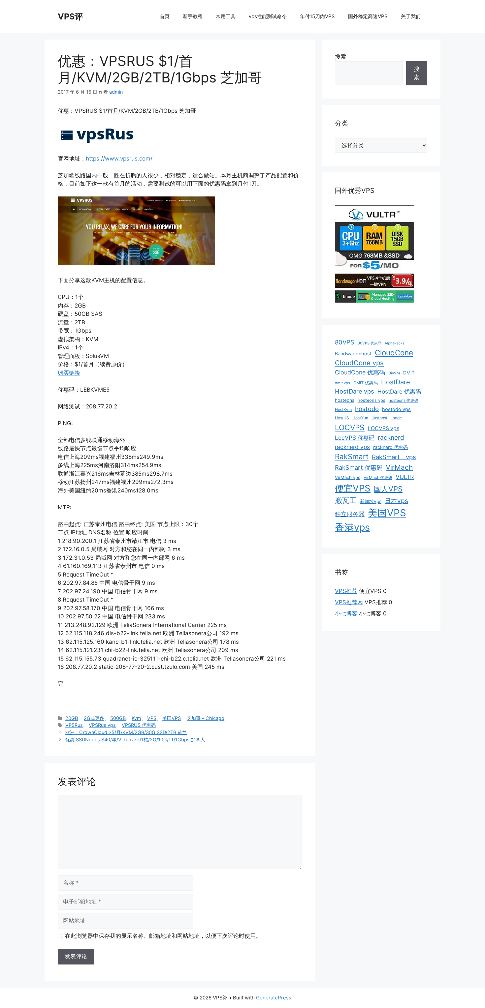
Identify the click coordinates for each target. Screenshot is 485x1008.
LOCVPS (350, 427)
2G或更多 (94, 718)
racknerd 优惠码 (390, 447)
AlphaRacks (394, 343)
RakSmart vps (394, 456)
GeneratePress (273, 997)
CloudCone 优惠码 (360, 372)
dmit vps (342, 383)
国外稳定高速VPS (368, 16)
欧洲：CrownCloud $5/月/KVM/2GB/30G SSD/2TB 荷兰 (126, 732)
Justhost (379, 417)
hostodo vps (396, 409)
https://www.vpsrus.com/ (119, 158)
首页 (165, 16)
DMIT (409, 372)
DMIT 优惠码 (365, 382)
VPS (151, 718)
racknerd (391, 437)
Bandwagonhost (353, 353)
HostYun (360, 417)
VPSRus (74, 725)
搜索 (340, 56)
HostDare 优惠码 (399, 391)
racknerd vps (352, 446)
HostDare (395, 382)
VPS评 (70, 16)
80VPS (344, 342)
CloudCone (394, 352)
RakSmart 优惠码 (358, 467)
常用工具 (226, 16)
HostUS (342, 417)
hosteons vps (371, 400)
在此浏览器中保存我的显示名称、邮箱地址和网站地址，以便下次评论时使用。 (163, 936)
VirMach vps (347, 477)
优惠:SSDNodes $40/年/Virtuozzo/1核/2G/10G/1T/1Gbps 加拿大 (135, 739)
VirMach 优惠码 (378, 477)
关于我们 (411, 16)
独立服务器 (350, 514)
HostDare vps (354, 391)
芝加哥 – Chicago (205, 718)
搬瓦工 (346, 500)
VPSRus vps (102, 725)
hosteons (344, 400)
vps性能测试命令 (268, 16)
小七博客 (346, 613)
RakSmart (352, 456)
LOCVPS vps (383, 428)
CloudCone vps (359, 363)
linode (396, 417)
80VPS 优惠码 (369, 343)
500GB (118, 718)
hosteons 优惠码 (403, 400)
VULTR (405, 476)
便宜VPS (353, 488)
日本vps (396, 501)
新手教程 (193, 16)
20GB (71, 718)
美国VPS (171, 718)
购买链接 (69, 373)
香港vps (352, 527)
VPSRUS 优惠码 (139, 725)
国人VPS (388, 489)
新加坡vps (370, 501)
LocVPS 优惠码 (354, 437)
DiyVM (394, 373)
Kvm (136, 718)
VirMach (399, 467)
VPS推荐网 (349, 602)
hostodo (367, 408)
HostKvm (343, 409)
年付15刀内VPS (317, 16)
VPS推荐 (346, 591)
